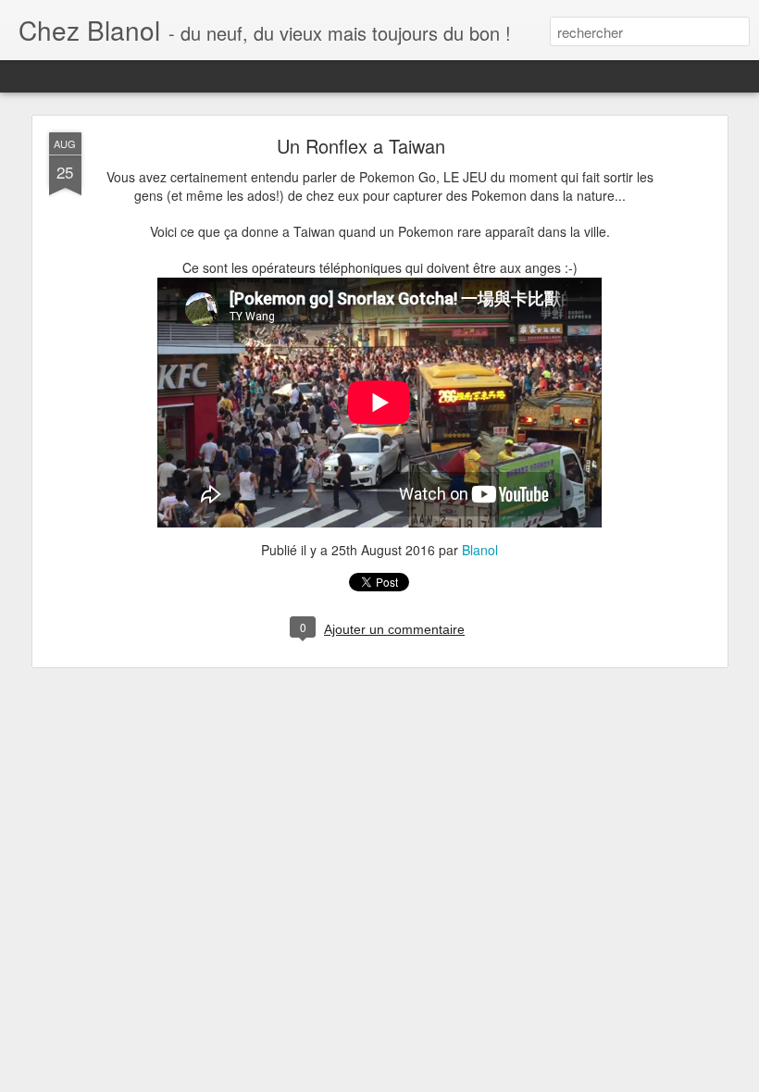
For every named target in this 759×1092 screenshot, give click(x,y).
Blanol (480, 549)
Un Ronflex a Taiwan (361, 145)
